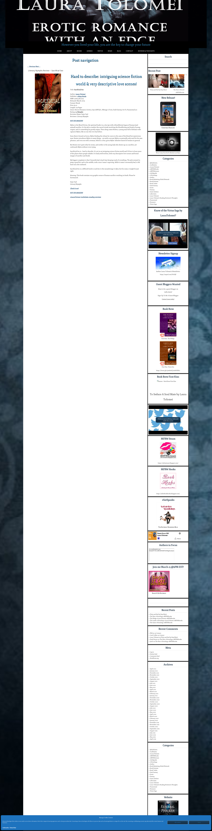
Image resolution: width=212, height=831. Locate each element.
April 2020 (153, 714)
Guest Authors (154, 192)
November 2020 (154, 700)
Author (152, 177)
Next (37, 66)
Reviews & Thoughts (146, 51)
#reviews (98, 197)
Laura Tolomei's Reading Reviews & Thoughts (164, 198)
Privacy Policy (13, 827)
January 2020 (154, 720)
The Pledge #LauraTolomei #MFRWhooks (162, 618)
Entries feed (153, 654)
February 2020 (154, 718)
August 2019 (153, 731)
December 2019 (154, 722)
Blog (119, 51)
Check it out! (74, 188)
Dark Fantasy (154, 185)
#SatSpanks (153, 173)
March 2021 (153, 691)
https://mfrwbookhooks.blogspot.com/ (168, 494)
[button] (187, 74)
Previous (31, 66)
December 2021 (154, 673)
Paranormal (153, 200)
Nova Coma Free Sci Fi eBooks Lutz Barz (168, 153)
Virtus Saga (153, 204)
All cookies (178, 822)
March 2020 (153, 716)
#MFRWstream (154, 171)
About (69, 51)
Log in (152, 652)
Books (79, 51)
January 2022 (154, 671)
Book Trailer (153, 183)
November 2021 (154, 675)
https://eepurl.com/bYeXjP (168, 274)
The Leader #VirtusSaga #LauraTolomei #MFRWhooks (166, 620)
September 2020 (155, 704)
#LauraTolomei (75, 197)
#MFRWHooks (154, 169)
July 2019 (152, 733)
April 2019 (153, 739)
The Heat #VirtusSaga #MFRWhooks (161, 616)
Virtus (100, 51)
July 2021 (152, 683)
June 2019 (153, 735)
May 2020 (153, 712)
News (110, 51)
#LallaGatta (84, 197)
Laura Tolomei (80, 94)
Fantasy (152, 190)
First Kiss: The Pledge (168, 338)
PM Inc (152, 633)
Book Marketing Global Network (159, 179)
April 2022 (153, 669)
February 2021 (154, 693)
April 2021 (153, 689)
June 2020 (153, 710)
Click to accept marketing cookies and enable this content (168, 233)
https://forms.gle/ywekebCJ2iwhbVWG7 (168, 370)
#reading (92, 197)
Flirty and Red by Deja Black (158, 90)
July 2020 (153, 708)
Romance (153, 202)
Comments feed (154, 656)
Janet (151, 641)
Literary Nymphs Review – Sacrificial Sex (45, 70)
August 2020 (154, 706)
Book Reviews (154, 181)
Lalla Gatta (153, 194)
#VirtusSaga (153, 175)
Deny (199, 822)
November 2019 (154, 724)
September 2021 (154, 679)
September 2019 (154, 729)
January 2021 (154, 696)
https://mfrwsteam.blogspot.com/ (168, 463)
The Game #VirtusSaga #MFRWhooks (161, 622)
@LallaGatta (153, 163)
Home (59, 51)
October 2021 (154, 677)
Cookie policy (5, 827)
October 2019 (154, 727)
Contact (129, 51)
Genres (90, 51)
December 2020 (154, 698)
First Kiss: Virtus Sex (168, 367)
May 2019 (153, 737)
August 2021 (153, 681)
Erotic (152, 188)
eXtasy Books (81, 96)
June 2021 (153, 685)
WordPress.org (154, 658)
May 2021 (153, 687)
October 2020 (154, 702)
